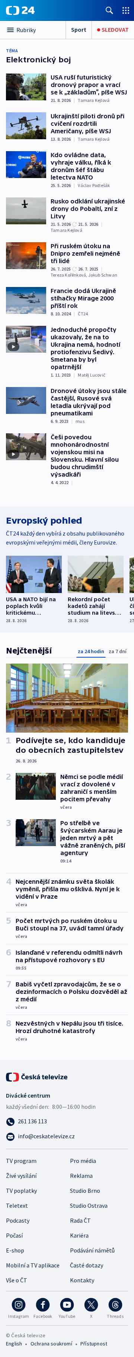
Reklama (81, 1175)
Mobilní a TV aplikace (33, 1265)
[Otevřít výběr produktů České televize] (126, 10)
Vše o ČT (16, 1280)
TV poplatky (21, 1190)
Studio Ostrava (89, 1205)
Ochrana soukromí (51, 1343)
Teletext (17, 1205)
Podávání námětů (92, 1250)
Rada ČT (80, 1220)
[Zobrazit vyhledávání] (109, 10)
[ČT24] (20, 10)
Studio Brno (85, 1190)
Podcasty (17, 1220)
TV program (21, 1160)
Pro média (83, 1160)
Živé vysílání (21, 1175)
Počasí (14, 1235)
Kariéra (79, 1235)
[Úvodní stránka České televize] (37, 1076)
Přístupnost (93, 1343)
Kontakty (82, 1280)
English (14, 1343)
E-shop (15, 1250)
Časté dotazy (86, 1265)
